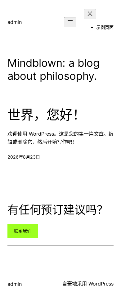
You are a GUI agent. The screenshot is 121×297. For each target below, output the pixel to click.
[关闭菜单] (90, 14)
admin (14, 22)
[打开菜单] (70, 22)
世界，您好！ (46, 115)
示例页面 (105, 27)
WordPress (101, 284)
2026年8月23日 (23, 157)
